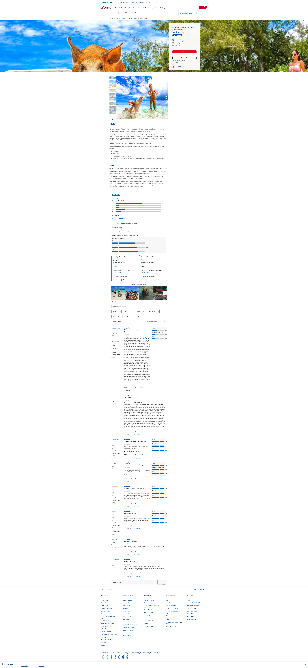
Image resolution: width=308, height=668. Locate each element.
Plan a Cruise (119, 8)
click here (41, 666)
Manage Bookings (160, 8)
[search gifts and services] (135, 12)
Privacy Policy (24, 666)
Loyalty (150, 8)
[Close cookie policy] (305, 664)
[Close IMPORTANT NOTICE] (206, 2)
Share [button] (176, 67)
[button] (186, 12)
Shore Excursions (121, 18)
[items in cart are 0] (197, 13)
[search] (196, 7)
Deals (144, 8)
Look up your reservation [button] (179, 62)
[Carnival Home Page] (106, 7)
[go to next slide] (112, 119)
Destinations (137, 8)
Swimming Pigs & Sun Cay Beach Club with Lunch (138, 18)
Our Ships (128, 8)
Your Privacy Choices (171, 626)
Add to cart (184, 51)
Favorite (182, 67)
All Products (112, 18)
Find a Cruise (184, 58)
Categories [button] (111, 13)
